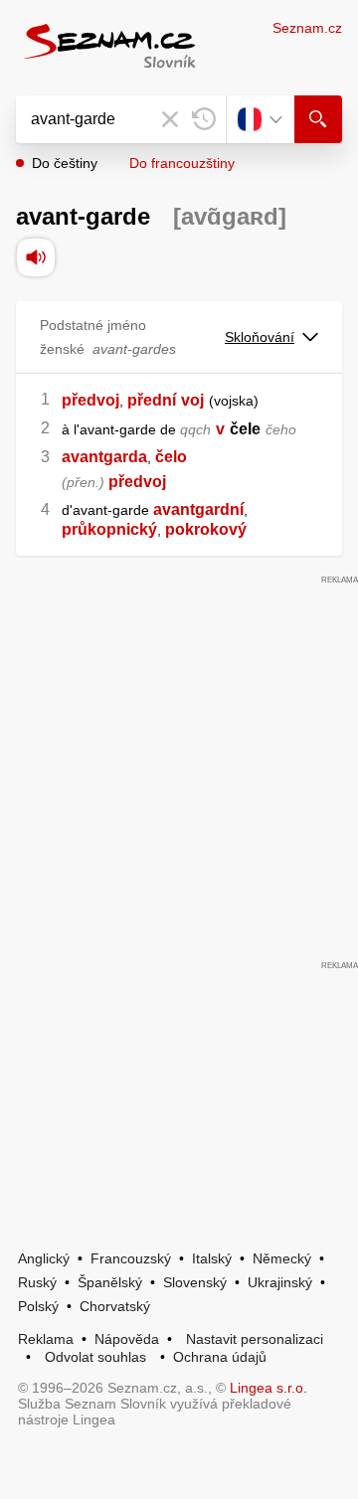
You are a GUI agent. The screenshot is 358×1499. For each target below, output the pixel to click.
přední (151, 400)
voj (192, 400)
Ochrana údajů (220, 1357)
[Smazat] (170, 119)
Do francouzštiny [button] (182, 163)
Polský (38, 1306)
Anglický (44, 1258)
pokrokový (206, 529)
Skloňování (259, 337)
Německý (282, 1258)
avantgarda (104, 456)
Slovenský (195, 1282)
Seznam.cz (307, 28)
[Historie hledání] (204, 119)
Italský (212, 1258)
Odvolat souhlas (95, 1357)
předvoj (90, 400)
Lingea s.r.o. (268, 1388)
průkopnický (109, 529)
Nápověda (126, 1339)
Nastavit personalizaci (254, 1339)
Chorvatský (115, 1306)
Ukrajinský (280, 1282)
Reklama (46, 1339)
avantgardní (198, 509)
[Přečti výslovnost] (36, 257)
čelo (171, 456)
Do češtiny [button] (64, 163)
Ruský (37, 1282)
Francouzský (130, 1258)
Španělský (110, 1282)
